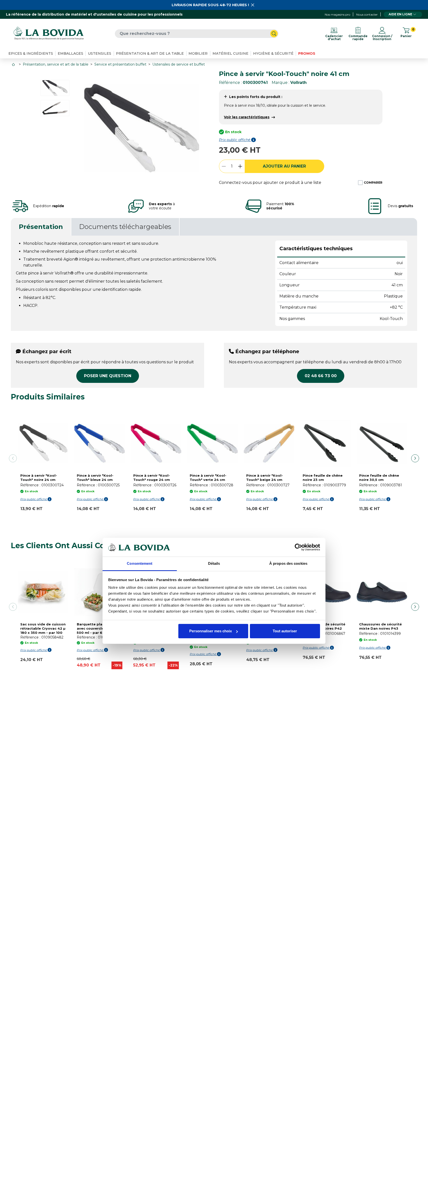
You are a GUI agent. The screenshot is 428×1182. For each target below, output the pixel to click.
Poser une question (107, 375)
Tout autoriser (285, 631)
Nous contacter (367, 14)
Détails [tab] (214, 564)
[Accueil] (14, 64)
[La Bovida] (48, 33)
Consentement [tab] (139, 564)
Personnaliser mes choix (210, 631)
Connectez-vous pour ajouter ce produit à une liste (270, 182)
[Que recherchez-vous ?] (274, 33)
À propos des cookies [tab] (288, 564)
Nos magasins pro (337, 14)
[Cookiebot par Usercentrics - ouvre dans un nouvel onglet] (298, 547)
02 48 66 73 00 (321, 375)
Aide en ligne (400, 14)
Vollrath (298, 82)
